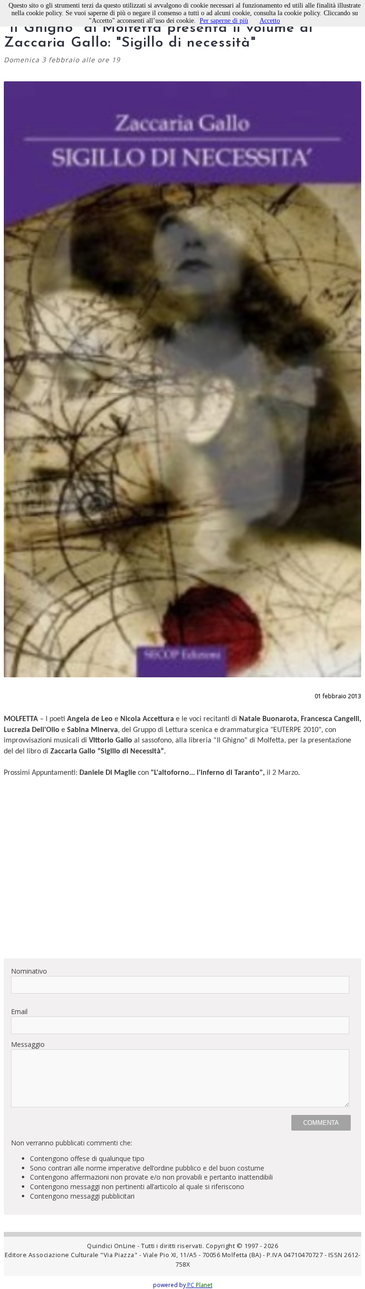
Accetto (269, 20)
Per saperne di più (224, 20)
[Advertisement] (182, 884)
